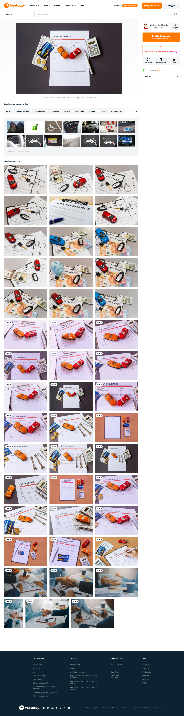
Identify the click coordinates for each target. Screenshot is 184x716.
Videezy (36, 672)
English (145, 664)
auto (8, 111)
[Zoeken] (169, 14)
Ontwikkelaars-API (40, 683)
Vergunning (75, 664)
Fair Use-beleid (157, 708)
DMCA (72, 668)
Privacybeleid (145, 708)
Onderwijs (37, 679)
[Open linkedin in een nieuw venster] (52, 708)
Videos (57, 5)
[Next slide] (134, 111)
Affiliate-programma (79, 672)
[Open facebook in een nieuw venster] (44, 708)
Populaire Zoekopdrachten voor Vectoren (83, 676)
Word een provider (115, 676)
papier (92, 111)
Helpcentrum (116, 664)
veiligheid (79, 111)
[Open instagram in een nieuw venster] (48, 708)
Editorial (69, 5)
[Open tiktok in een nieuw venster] (61, 708)
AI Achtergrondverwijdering (45, 692)
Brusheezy (37, 664)
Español (145, 668)
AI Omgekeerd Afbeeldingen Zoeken (45, 687)
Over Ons (115, 672)
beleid (67, 111)
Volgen (175, 28)
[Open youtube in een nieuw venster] (69, 708)
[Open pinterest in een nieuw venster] (57, 708)
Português (146, 672)
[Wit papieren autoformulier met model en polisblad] (116, 427)
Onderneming (39, 675)
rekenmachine (22, 111)
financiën (54, 111)
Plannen (117, 5)
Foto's (45, 5)
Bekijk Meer (127, 141)
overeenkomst (117, 111)
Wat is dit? (160, 70)
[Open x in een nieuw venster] (65, 708)
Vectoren (33, 5)
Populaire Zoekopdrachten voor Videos (83, 688)
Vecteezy (36, 668)
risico (103, 111)
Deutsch (145, 675)
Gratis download (161, 37)
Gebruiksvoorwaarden (129, 708)
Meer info (148, 76)
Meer (82, 5)
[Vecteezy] (14, 5)
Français (145, 679)
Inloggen (171, 5)
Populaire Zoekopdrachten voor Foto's (83, 682)
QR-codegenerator (41, 696)
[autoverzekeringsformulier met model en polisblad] (116, 210)
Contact (114, 668)
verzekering (39, 111)
